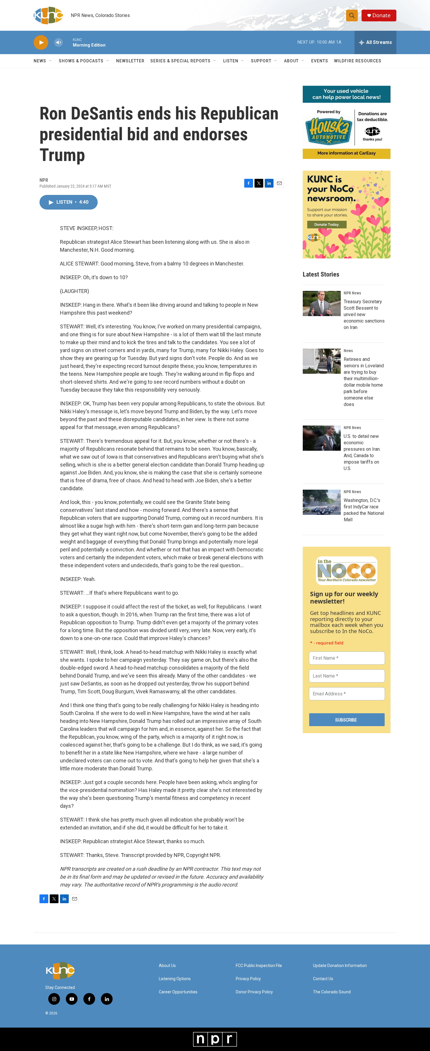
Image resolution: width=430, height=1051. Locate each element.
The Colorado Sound (332, 992)
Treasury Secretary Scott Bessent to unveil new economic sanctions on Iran (364, 314)
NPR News (352, 293)
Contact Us (323, 979)
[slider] (68, 42)
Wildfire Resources (357, 61)
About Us (167, 965)
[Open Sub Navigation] (50, 61)
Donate (381, 15)
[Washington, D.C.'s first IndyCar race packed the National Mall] (322, 502)
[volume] (58, 42)
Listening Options (175, 979)
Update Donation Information (340, 965)
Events (319, 61)
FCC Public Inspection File (259, 965)
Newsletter (130, 61)
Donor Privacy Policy (254, 992)
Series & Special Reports (180, 61)
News (348, 350)
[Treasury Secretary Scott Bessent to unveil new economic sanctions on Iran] (322, 303)
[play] (41, 42)
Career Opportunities (178, 992)
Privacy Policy (248, 979)
